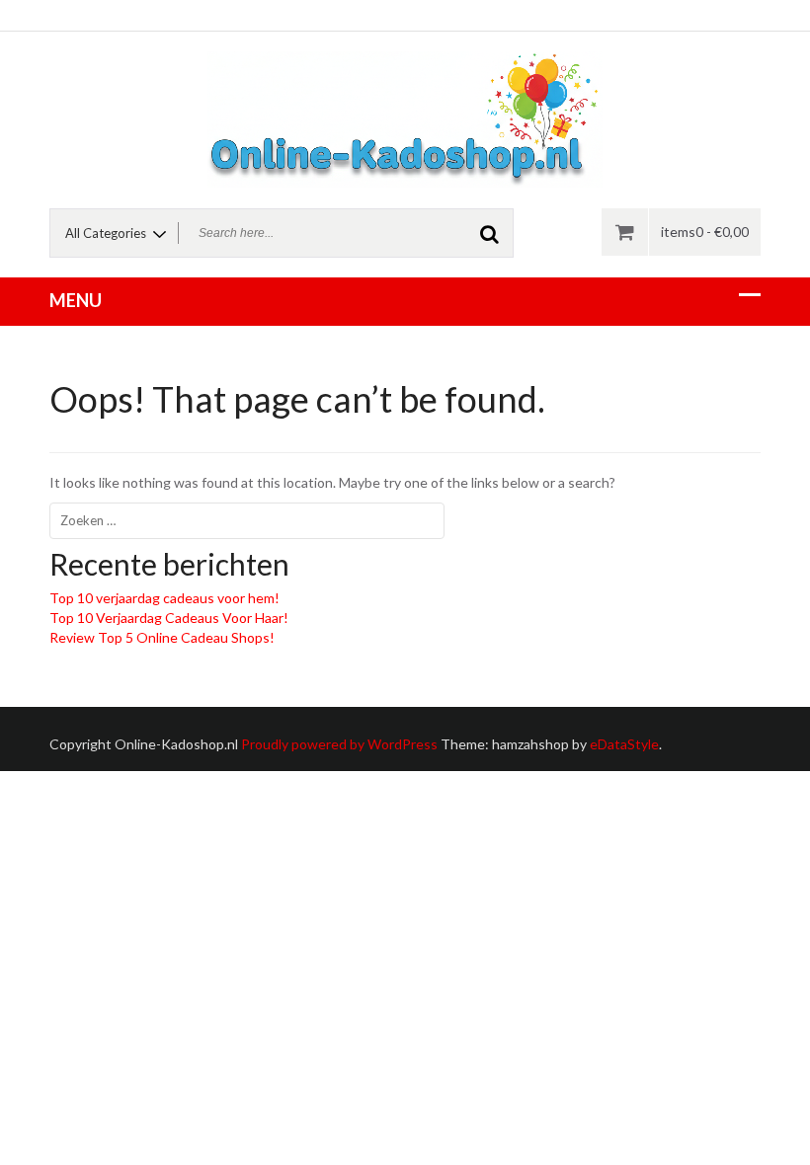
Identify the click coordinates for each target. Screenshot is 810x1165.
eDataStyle (624, 744)
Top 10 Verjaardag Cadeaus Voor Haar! (168, 617)
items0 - (705, 231)
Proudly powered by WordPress (339, 744)
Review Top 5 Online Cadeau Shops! (162, 637)
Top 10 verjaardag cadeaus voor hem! (164, 597)
